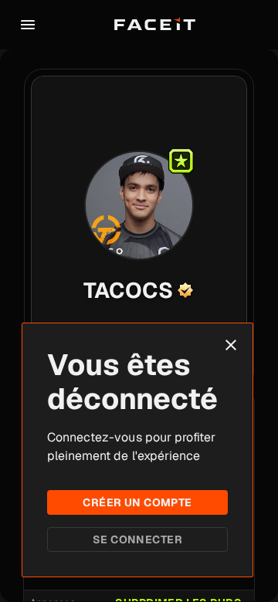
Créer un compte (137, 502)
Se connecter (137, 539)
